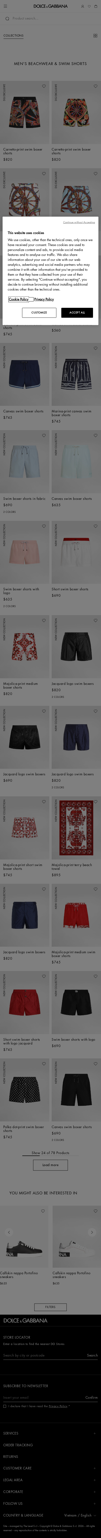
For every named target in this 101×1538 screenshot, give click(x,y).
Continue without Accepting (79, 222)
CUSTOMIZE (39, 313)
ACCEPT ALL (77, 313)
